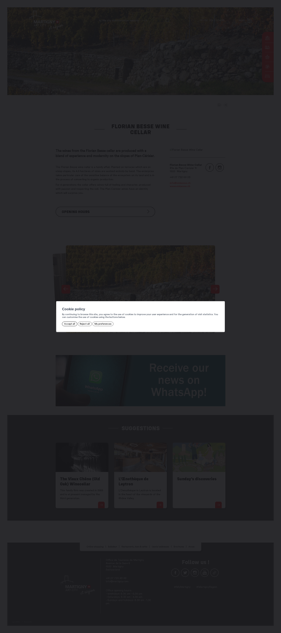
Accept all (69, 324)
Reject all (85, 324)
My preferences (103, 324)
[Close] (222, 298)
